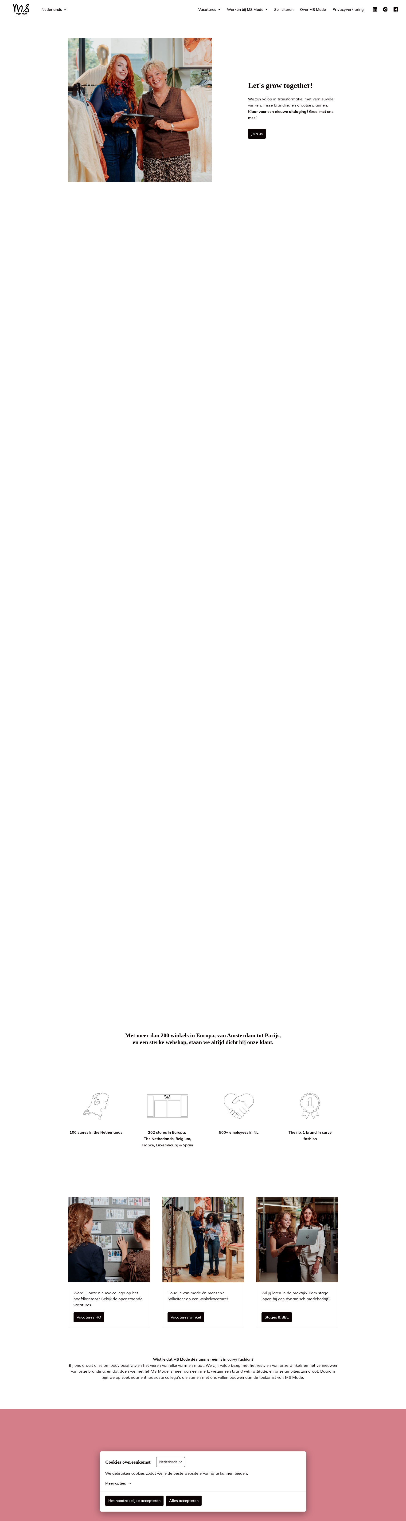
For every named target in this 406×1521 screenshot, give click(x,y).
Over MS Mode (313, 9)
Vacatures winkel (186, 1317)
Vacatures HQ (89, 1317)
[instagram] (385, 9)
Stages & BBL (277, 1317)
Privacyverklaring (348, 9)
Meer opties (115, 1483)
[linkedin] (375, 9)
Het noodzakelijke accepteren (134, 1500)
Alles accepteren (184, 1500)
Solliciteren (283, 9)
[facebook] (395, 9)
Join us (257, 133)
